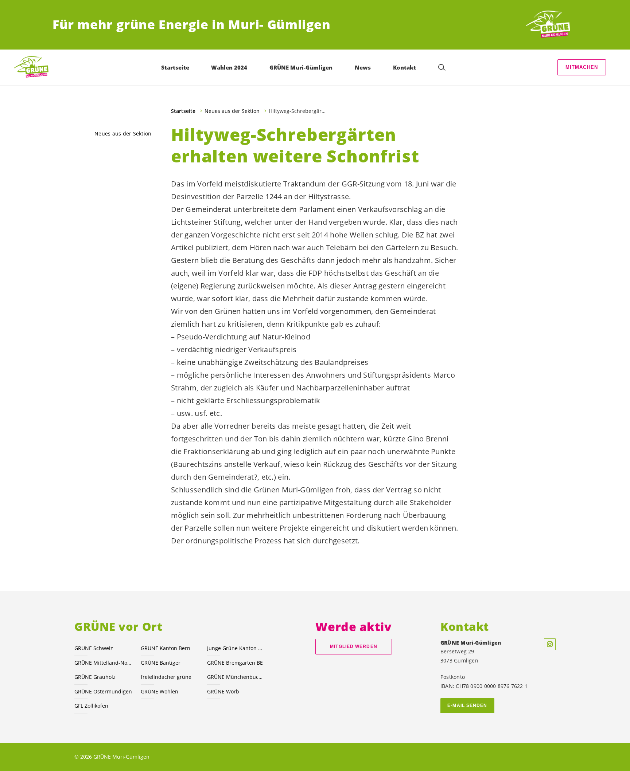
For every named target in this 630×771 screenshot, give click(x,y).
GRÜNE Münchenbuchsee (236, 676)
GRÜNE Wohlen (159, 691)
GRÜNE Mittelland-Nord (103, 662)
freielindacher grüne (166, 676)
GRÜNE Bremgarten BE (235, 662)
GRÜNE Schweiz (93, 648)
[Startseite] (551, 25)
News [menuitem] (363, 67)
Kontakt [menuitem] (404, 67)
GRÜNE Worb (223, 691)
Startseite (183, 111)
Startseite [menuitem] (175, 67)
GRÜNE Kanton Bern (165, 648)
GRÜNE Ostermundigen (103, 691)
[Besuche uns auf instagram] (550, 644)
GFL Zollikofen (91, 705)
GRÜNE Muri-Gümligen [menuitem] (300, 67)
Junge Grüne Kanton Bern (236, 648)
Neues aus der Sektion (232, 111)
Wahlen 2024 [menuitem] (229, 67)
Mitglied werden (353, 646)
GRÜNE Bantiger (160, 662)
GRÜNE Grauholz (95, 676)
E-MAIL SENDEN (467, 705)
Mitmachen (581, 67)
